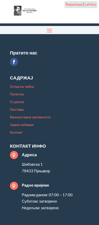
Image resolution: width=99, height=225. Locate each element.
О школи (17, 102)
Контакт (16, 132)
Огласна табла (22, 87)
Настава (17, 109)
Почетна (17, 94)
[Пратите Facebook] (14, 62)
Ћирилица (73, 4)
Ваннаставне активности (30, 117)
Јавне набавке (22, 125)
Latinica (90, 4)
